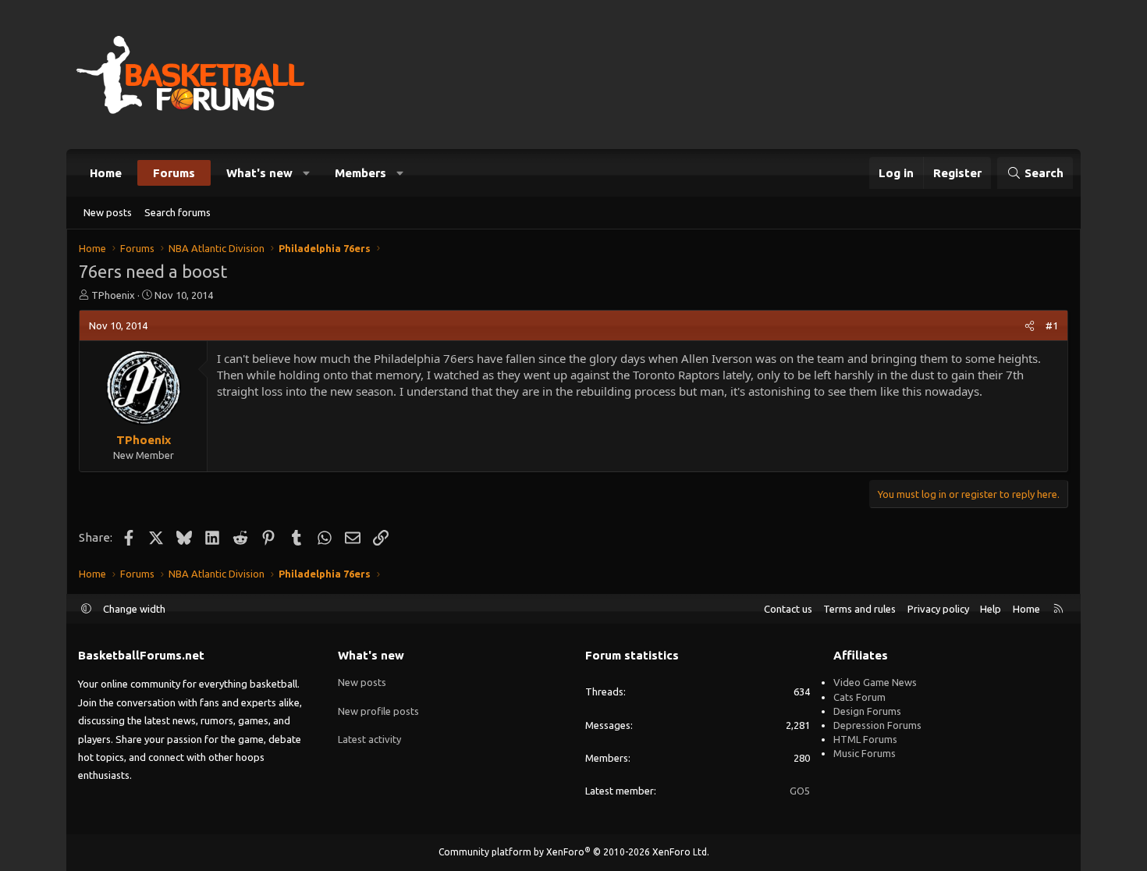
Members (360, 173)
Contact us (788, 608)
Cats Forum (859, 696)
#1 (1052, 325)
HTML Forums (865, 739)
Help (990, 608)
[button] (307, 173)
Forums (174, 173)
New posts (107, 212)
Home (106, 173)
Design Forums (867, 711)
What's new (259, 173)
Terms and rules (859, 608)
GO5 (800, 790)
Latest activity (369, 739)
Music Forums (864, 753)
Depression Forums (877, 725)
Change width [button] (134, 608)
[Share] (1029, 325)
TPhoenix (113, 295)
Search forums (177, 212)
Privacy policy (938, 608)
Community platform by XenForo (574, 852)
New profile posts (378, 711)
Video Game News (875, 682)
